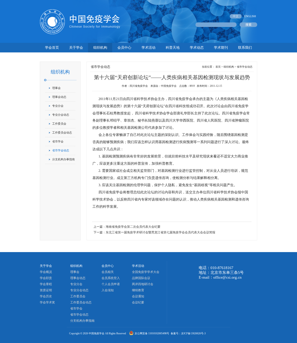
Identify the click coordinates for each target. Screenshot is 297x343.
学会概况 (46, 272)
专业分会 (57, 105)
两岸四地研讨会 (142, 284)
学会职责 (46, 278)
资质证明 (46, 290)
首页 (218, 66)
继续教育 (138, 290)
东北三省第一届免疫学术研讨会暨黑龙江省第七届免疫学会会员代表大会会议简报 (160, 232)
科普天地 (173, 47)
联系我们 (245, 47)
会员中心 (124, 47)
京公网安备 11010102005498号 (152, 333)
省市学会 (57, 141)
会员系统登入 (111, 278)
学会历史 (46, 296)
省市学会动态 (60, 150)
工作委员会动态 (62, 132)
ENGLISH (250, 16)
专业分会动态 (60, 114)
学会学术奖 (47, 302)
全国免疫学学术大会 (145, 272)
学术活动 (148, 47)
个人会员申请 (111, 284)
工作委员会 (59, 123)
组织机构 (100, 47)
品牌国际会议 (141, 278)
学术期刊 (221, 47)
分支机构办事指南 (63, 159)
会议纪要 (138, 302)
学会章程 (46, 284)
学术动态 (197, 47)
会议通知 (138, 296)
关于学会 (76, 47)
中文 (236, 16)
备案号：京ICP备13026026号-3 (188, 333)
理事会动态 (59, 97)
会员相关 (108, 272)
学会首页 (52, 47)
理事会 (56, 88)
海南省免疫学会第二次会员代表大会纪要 (133, 226)
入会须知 (108, 290)
